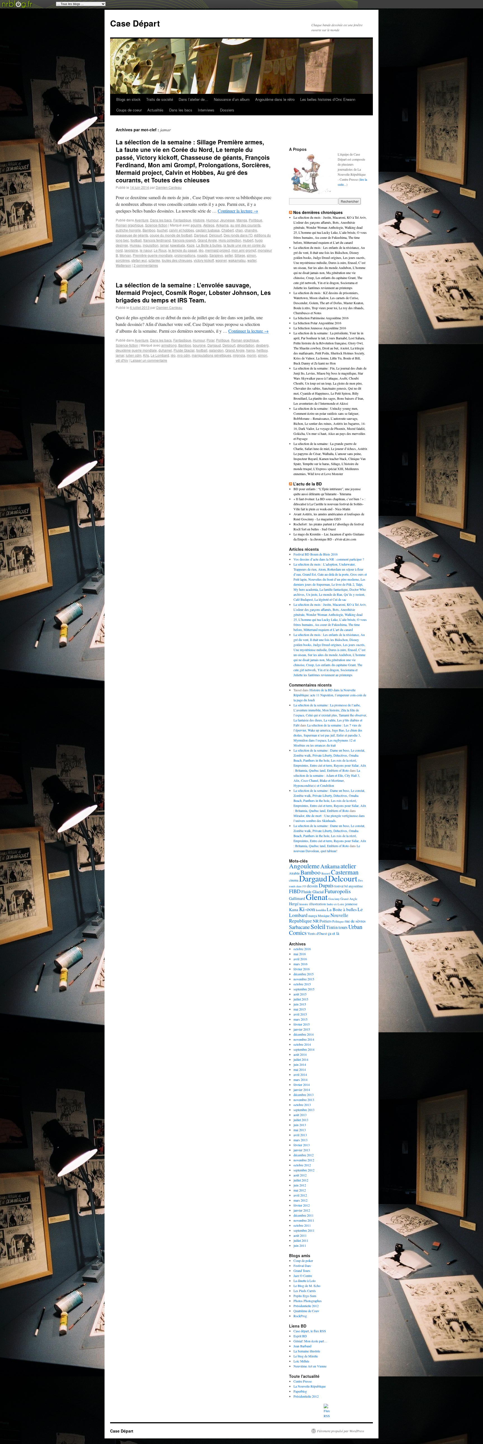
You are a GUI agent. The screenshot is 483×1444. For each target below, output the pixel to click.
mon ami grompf (243, 250)
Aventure (141, 220)
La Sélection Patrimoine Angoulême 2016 (321, 318)
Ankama (222, 225)
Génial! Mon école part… (310, 1341)
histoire (303, 904)
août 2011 (300, 1235)
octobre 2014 (302, 1044)
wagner (221, 260)
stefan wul (139, 260)
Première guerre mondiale (153, 255)
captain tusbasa (208, 230)
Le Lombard (160, 355)
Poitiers (325, 921)
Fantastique (182, 220)
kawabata (177, 245)
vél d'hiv (122, 360)
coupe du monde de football (171, 235)
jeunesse (351, 904)
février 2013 (301, 1145)
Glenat (317, 896)
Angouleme (304, 866)
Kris (146, 355)
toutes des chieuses (177, 260)
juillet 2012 (300, 1180)
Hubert (248, 240)
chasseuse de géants (132, 235)
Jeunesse (227, 220)
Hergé (294, 903)
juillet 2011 (300, 1240)
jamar (164, 245)
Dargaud (200, 235)
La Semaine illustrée (306, 1351)
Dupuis (326, 885)
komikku (321, 910)
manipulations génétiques (211, 355)
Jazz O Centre (302, 1275)
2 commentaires (146, 265)
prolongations (184, 255)
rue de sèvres (355, 921)
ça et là (333, 933)
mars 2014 (300, 1079)
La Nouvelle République (309, 1386)
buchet (162, 230)
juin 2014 (299, 1064)
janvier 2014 (301, 1089)
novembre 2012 (303, 1160)
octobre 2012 (302, 1165)
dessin (312, 885)
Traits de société (159, 99)
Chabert (227, 230)
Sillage (240, 255)
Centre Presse (302, 1381)
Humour (212, 220)
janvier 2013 (301, 1150)
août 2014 (300, 1054)
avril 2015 (300, 1014)
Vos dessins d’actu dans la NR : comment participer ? (328, 559)
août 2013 (300, 1114)
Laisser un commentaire (149, 360)
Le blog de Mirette (305, 1356)
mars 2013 (300, 1140)
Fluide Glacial (184, 350)
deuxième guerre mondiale (136, 350)
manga (312, 916)
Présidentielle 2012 (306, 1306)
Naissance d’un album (232, 99)
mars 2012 (300, 1200)
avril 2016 (300, 959)
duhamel (165, 350)
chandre (251, 230)
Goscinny (334, 899)
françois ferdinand (157, 240)
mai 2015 (299, 1009)
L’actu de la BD (307, 484)
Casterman (345, 872)
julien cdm (133, 355)
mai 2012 (299, 1190)
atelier (348, 866)
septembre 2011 (303, 1230)
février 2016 (301, 969)
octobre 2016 (302, 949)
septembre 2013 (303, 1109)
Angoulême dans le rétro (275, 99)
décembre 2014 (303, 1034)
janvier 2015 (301, 1029)
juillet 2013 (300, 1119)
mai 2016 (299, 954)
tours (342, 927)
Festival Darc (302, 1265)
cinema (293, 880)
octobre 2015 (302, 984)
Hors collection (230, 240)
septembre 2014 (303, 1049)
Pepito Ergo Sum (304, 1295)
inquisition (150, 245)
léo (201, 250)
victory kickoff (204, 260)
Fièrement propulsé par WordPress (340, 1431)
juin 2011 (299, 1245)
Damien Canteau (169, 187)
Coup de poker (303, 1260)
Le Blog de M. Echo (306, 1285)
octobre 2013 (302, 1104)
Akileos (208, 225)
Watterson (123, 265)
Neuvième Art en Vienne (309, 1366)
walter (251, 260)
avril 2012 (300, 1195)
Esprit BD (300, 1336)
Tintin (332, 927)
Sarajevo (216, 255)
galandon (216, 350)
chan (239, 230)
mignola (239, 355)
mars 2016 (300, 964)
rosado (202, 255)
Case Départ (135, 23)
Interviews (206, 110)
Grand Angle (207, 240)
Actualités (155, 110)
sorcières (123, 260)
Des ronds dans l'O (238, 235)
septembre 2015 (303, 989)
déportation (245, 345)
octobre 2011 (302, 1225)
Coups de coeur (129, 110)
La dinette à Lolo (304, 1280)
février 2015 (301, 1024)
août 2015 (300, 994)
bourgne (199, 345)
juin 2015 (299, 1004)
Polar (210, 340)
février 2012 (301, 1205)
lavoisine (131, 250)
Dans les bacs (180, 110)
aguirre (196, 225)
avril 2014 (300, 1074)
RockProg (300, 1316)
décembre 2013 (303, 1094)
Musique (324, 915)
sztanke (154, 260)
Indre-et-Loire (335, 904)
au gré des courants (245, 225)
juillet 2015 (300, 999)
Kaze (191, 245)
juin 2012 (299, 1185)
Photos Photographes (307, 1300)
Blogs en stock (128, 99)
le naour (146, 250)
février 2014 (301, 1084)
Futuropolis (338, 891)
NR (316, 921)
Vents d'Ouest (317, 933)
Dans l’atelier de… (193, 99)
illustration (317, 903)
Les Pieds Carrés (304, 1290)
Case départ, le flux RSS (309, 1331)
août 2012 (300, 1175)
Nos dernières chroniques (318, 212)
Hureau (135, 245)
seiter (229, 255)
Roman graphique (129, 225)
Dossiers (227, 110)
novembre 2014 (303, 1039)
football (136, 240)
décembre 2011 (303, 1215)
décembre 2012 (303, 1155)
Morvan (125, 255)
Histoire (199, 220)
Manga (241, 220)
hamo (250, 350)
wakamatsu (237, 260)
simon (251, 255)
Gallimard (297, 898)
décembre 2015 (303, 974)
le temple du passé (182, 250)
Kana (293, 909)
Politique (255, 220)
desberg (262, 345)
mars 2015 (300, 1019)
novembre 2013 (303, 1099)
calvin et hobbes (181, 230)
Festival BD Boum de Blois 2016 (315, 554)
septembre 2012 (303, 1170)
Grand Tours (301, 1270)
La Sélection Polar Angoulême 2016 (317, 323)
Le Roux (160, 250)
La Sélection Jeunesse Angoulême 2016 (319, 328)
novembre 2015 (303, 979)
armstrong (169, 345)
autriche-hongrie (128, 230)
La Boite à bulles (209, 245)
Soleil (318, 926)
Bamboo (149, 230)
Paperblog (300, 1391)
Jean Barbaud (302, 1346)
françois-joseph (184, 240)
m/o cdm (183, 355)
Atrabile (294, 873)
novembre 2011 (303, 1220)
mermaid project (217, 250)
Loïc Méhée (301, 1361)
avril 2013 (300, 1135)
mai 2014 (299, 1069)
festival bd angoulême (348, 886)
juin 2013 (299, 1125)
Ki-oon (307, 909)
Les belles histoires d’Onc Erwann (327, 99)
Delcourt (215, 235)
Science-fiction (156, 225)
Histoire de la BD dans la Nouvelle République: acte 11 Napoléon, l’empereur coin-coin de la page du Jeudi (329, 695)
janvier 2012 (301, 1210)
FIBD (294, 891)
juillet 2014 (300, 1059)
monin (251, 355)
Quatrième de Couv (306, 1311)
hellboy (262, 350)
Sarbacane (299, 926)
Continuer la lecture (238, 211)
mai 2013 (299, 1130)
